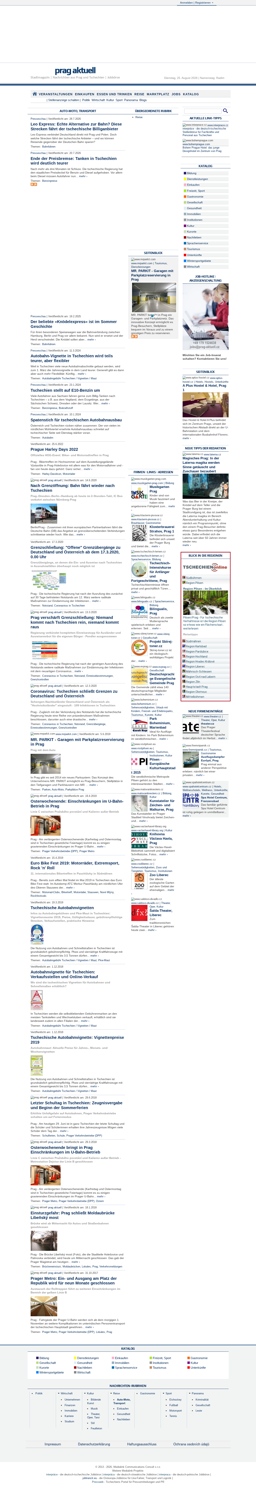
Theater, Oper (209, 720)
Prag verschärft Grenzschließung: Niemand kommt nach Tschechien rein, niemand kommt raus (75, 622)
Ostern (100, 1201)
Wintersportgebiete (198, 260)
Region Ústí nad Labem (200, 676)
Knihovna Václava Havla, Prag (161, 838)
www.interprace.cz (217, 125)
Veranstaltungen (56, 94)
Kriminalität (202, 1399)
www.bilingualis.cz (141, 601)
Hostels (209, 382)
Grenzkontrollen (40, 679)
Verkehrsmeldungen (110, 1266)
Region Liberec (195, 666)
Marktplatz (158, 94)
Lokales (86, 1266)
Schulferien (48, 1135)
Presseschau (38, 118)
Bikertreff (66, 892)
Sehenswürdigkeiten (142, 707)
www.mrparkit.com (66, 734)
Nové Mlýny (107, 892)
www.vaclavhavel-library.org (147, 830)
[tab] (205, 577)
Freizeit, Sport (195, 190)
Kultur (110, 100)
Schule (61, 1135)
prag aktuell (75, 70)
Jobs (176, 94)
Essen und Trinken (114, 94)
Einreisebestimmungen (99, 676)
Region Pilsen (194, 582)
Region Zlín (192, 681)
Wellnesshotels (191, 790)
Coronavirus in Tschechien (69, 605)
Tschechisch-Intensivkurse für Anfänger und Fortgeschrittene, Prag (151, 571)
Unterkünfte (194, 255)
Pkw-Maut (104, 960)
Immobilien (193, 214)
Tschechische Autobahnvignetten (62, 908)
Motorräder (69, 474)
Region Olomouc (196, 691)
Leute (199, 1410)
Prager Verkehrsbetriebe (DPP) (60, 851)
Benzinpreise (49, 181)
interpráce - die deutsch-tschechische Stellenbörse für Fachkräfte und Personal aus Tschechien (204, 132)
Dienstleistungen (140, 267)
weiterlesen (190, 628)
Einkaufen (84, 94)
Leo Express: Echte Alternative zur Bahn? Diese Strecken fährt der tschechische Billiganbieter (76, 126)
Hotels (199, 382)
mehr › (83, 176)
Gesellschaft (150, 638)
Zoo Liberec (159, 875)
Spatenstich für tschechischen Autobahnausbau (76, 420)
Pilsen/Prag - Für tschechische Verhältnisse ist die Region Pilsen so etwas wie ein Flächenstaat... (204, 621)
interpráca (109, 1474)
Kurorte (149, 715)
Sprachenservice (141, 559)
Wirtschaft (98, 100)
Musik (94, 1408)
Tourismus (161, 263)
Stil (93, 1423)
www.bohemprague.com (196, 144)
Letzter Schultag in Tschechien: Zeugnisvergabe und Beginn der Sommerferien (76, 1105)
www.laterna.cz (212, 454)
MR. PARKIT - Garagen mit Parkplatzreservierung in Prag (152, 275)
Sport (119, 100)
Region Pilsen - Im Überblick (202, 588)
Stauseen (92, 892)
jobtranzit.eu (90, 1478)
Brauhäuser (137, 523)
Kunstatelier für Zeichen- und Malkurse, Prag (162, 805)
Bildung (169, 483)
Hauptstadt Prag (196, 686)
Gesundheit (194, 208)
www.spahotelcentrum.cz (197, 786)
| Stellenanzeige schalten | (64, 100)
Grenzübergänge (95, 724)
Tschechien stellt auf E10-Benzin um (65, 390)
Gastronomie (153, 523)
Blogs (143, 100)
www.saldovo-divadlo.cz (145, 903)
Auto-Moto (58, 789)
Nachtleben (193, 237)
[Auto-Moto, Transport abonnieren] (32, 185)
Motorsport (175, 1410)
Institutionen (157, 755)
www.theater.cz (212, 716)
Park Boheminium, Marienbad (160, 723)
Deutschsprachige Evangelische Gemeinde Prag (162, 678)
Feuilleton (96, 1428)
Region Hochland (196, 656)
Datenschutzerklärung (94, 1444)
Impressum (53, 1444)
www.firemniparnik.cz (195, 749)
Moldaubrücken (71, 1266)
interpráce (52, 1474)
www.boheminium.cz (143, 704)
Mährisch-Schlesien (198, 671)
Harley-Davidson (51, 474)
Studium (69, 1421)
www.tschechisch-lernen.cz (147, 555)
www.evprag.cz (161, 667)
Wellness (207, 790)
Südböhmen (193, 577)
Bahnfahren (48, 146)
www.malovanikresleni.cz (145, 793)
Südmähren (193, 641)
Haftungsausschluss (141, 1444)
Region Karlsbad (196, 646)
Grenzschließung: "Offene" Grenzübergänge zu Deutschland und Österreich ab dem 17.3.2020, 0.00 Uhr (75, 552)
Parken (46, 789)
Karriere (69, 1416)
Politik (86, 100)
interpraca (164, 1474)
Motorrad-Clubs (51, 892)
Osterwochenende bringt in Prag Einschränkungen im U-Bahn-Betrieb (65, 1150)
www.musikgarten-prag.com (147, 483)
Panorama (131, 100)
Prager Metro (86, 851)
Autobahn (47, 437)
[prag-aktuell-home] (34, 94)
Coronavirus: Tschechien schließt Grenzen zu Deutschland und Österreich (74, 693)
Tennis (173, 1416)
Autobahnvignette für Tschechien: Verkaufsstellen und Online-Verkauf (64, 974)
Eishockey (175, 1399)
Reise (139, 94)
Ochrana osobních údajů (191, 1444)
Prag (95, 1266)
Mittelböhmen (194, 696)
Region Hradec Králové (200, 661)
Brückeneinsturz (51, 1266)
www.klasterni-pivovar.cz (145, 519)
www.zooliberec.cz (142, 863)
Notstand (47, 605)
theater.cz (207, 723)
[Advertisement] (128, 35)
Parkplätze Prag (74, 789)
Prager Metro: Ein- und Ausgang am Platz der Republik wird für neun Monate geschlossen (74, 1280)
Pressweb (97, 1481)
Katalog (191, 94)
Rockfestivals (38, 896)
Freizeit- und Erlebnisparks (157, 711)
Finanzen (70, 1405)
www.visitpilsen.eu (141, 748)
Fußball (173, 1405)
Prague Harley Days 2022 (54, 449)
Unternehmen (72, 1399)
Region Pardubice (196, 651)
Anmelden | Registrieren (195, 2)
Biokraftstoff (66, 408)
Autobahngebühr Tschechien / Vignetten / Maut (69, 378)
